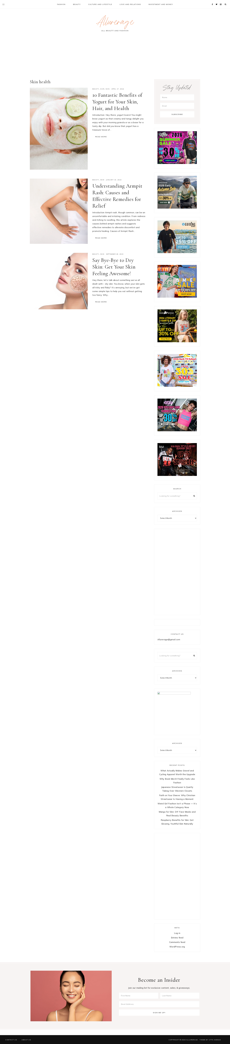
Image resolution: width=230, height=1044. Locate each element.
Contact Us (11, 1040)
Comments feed (177, 942)
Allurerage (115, 23)
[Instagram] (221, 1)
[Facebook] (213, 1)
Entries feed (177, 937)
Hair (102, 89)
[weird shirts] (177, 163)
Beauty (95, 89)
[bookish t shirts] (177, 341)
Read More (101, 137)
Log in (177, 933)
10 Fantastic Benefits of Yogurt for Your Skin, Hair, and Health (117, 101)
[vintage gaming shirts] (177, 475)
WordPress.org (177, 946)
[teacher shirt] (177, 386)
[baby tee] (177, 430)
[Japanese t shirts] (177, 297)
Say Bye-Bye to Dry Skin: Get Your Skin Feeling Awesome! (113, 267)
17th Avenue (215, 1040)
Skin (108, 89)
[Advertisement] (115, 56)
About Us (26, 1040)
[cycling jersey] (177, 208)
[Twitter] (217, 1)
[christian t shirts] (177, 252)
